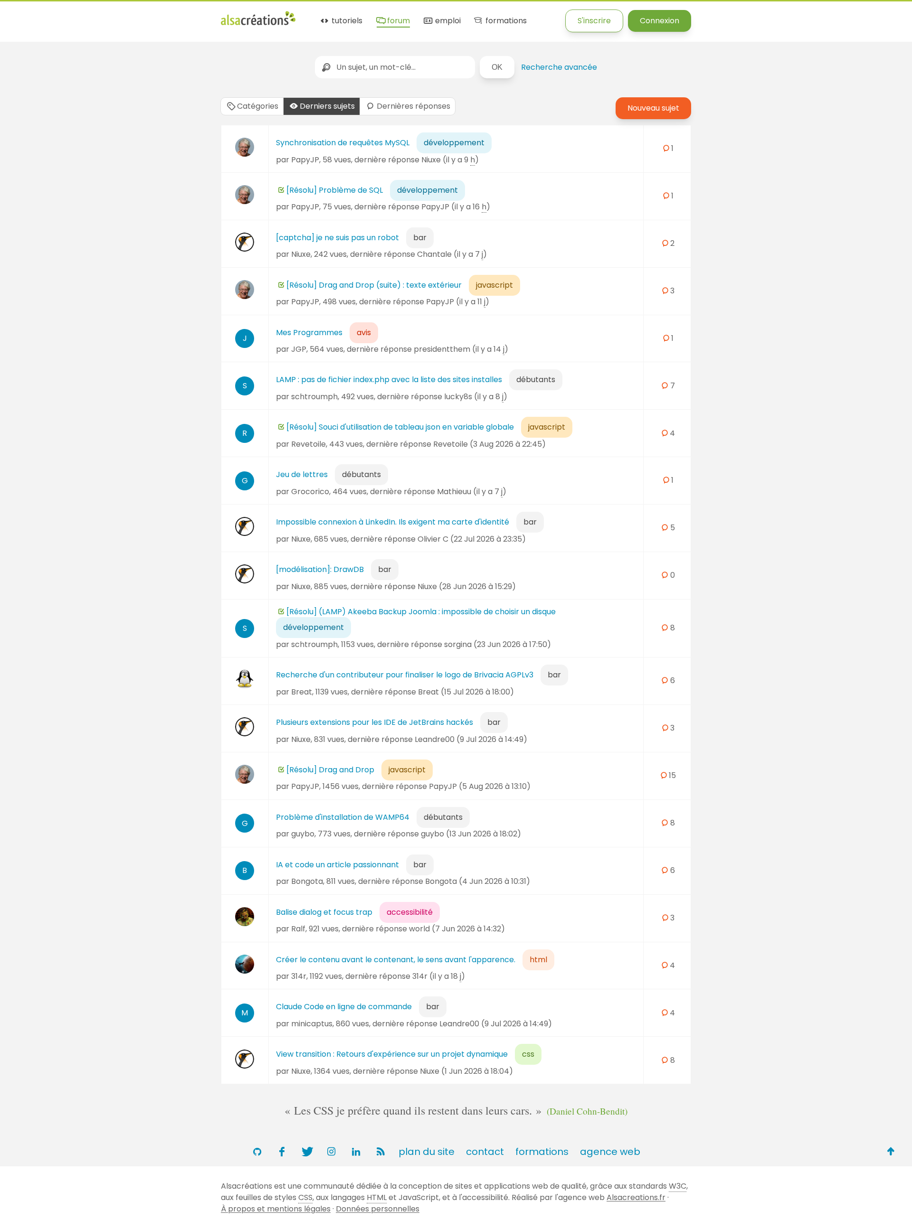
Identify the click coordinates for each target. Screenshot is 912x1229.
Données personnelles (377, 1208)
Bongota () (477, 881)
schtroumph (314, 396)
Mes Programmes (309, 332)
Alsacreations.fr (636, 1197)
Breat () (466, 691)
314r (298, 976)
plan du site (427, 1151)
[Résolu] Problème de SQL (334, 190)
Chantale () (452, 254)
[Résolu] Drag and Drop (330, 769)
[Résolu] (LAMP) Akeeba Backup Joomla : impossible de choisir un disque (421, 611)
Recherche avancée (559, 67)
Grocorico (310, 491)
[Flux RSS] (380, 1151)
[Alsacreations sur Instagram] (331, 1151)
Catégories (257, 106)
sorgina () (497, 644)
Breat (301, 691)
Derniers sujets (327, 106)
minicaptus (311, 1023)
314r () (438, 976)
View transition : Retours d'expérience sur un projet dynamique (392, 1054)
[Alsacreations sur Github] (257, 1151)
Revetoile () (489, 444)
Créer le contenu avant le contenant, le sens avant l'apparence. (395, 959)
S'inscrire (594, 20)
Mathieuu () (471, 491)
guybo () (471, 833)
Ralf (298, 928)
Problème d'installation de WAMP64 (342, 817)
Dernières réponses (413, 106)
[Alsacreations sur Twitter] (306, 1151)
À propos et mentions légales (276, 1208)
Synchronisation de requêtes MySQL (342, 142)
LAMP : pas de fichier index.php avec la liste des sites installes (389, 379)
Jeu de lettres (302, 474)
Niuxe (301, 254)
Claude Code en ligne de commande (344, 1006)
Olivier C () (472, 539)
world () (457, 928)
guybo (302, 833)
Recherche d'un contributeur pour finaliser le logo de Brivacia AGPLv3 (404, 674)
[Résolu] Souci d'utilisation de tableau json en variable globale (400, 427)
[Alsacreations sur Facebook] (281, 1151)
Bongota (307, 881)
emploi (446, 21)
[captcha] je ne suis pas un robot (337, 237)
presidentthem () (461, 349)
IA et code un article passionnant (337, 864)
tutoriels (346, 21)
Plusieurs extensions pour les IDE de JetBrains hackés (374, 722)
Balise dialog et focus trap (324, 912)
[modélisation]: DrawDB (320, 569)
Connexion (659, 20)
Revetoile (308, 444)
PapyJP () (455, 206)
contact (485, 1151)
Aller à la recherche (172, 15)
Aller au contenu (93, 15)
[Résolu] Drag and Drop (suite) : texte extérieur (374, 285)
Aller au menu (25, 15)
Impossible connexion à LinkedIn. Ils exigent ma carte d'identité (392, 521)
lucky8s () (475, 396)
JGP (298, 349)
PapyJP (305, 159)
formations (505, 21)
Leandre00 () (471, 739)
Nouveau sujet (653, 108)
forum (397, 21)
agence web (610, 1151)
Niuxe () (450, 159)
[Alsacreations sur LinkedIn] (355, 1151)
